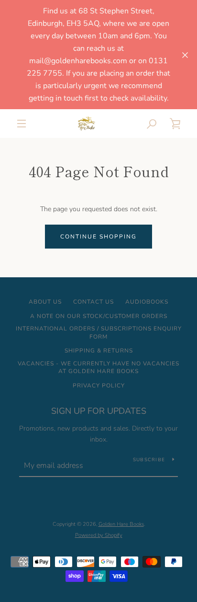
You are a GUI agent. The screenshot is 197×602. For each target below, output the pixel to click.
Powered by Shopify (98, 535)
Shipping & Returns (99, 350)
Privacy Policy (99, 385)
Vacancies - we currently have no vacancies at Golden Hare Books (98, 367)
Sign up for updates (98, 411)
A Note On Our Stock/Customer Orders (98, 316)
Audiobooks (146, 302)
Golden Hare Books (121, 524)
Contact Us (93, 302)
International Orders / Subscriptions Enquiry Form (99, 333)
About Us (45, 302)
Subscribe (149, 459)
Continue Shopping (98, 236)
